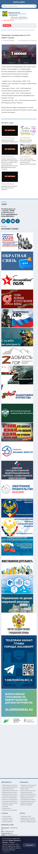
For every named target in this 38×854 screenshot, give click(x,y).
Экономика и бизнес (7, 805)
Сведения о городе (7, 820)
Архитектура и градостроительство (11, 801)
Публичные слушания (26, 805)
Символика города (7, 818)
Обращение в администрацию (28, 785)
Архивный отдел (6, 808)
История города (6, 816)
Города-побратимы (7, 821)
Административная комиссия (9, 794)
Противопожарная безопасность (29, 820)
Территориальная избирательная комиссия (13, 785)
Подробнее (6, 851)
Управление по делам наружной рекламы (13, 803)
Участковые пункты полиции (28, 799)
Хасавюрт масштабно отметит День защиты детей (9, 141)
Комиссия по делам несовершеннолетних (13, 799)
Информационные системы (28, 818)
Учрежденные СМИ (26, 816)
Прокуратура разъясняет (27, 797)
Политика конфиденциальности (29, 821)
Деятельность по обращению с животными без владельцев (17, 810)
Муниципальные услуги (27, 792)
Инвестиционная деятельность (10, 792)
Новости (28, 40)
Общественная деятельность (9, 787)
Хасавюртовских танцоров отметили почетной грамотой (9, 187)
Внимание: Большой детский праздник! (26, 141)
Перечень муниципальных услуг (29, 794)
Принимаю (29, 845)
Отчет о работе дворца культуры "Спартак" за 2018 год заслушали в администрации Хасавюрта (28, 161)
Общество (34, 40)
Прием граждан (25, 789)
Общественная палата (8, 789)
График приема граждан (27, 787)
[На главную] (14, 13)
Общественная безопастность (10, 790)
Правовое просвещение (27, 803)
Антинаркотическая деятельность (11, 796)
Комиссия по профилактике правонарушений (14, 797)
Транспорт (5, 806)
